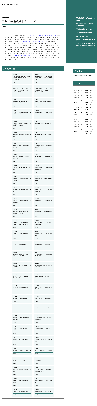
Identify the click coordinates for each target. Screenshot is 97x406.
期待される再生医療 (82, 36)
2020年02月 (90, 131)
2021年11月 (79, 109)
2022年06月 (90, 102)
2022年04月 (79, 105)
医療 (76, 75)
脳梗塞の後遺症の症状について (85, 40)
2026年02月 (79, 90)
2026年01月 (90, 90)
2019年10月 (79, 134)
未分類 (4, 27)
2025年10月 (79, 95)
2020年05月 (90, 129)
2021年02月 (79, 119)
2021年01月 (90, 119)
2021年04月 (79, 117)
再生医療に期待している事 (84, 29)
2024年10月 (79, 97)
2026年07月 (79, 88)
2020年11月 (90, 121)
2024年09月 (90, 97)
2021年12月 (90, 107)
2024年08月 (79, 100)
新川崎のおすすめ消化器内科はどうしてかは (35, 41)
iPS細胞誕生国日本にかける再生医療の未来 (85, 24)
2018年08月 (90, 134)
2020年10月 (79, 124)
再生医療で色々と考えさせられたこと (85, 19)
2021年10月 (90, 109)
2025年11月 (90, 92)
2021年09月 (79, 112)
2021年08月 (90, 112)
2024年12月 (90, 95)
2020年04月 (79, 131)
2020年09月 (90, 124)
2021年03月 (90, 117)
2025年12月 (79, 92)
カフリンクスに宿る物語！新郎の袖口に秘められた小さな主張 (85, 44)
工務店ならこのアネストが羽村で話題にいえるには (43, 35)
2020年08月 (79, 126)
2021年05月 (90, 114)
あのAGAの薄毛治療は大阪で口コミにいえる (26, 55)
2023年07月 (79, 102)
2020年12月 (79, 121)
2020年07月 (90, 126)
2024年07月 (90, 100)
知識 (90, 75)
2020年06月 (79, 129)
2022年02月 (79, 107)
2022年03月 (90, 105)
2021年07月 (79, 114)
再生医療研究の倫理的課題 (84, 33)
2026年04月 (90, 88)
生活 (86, 75)
